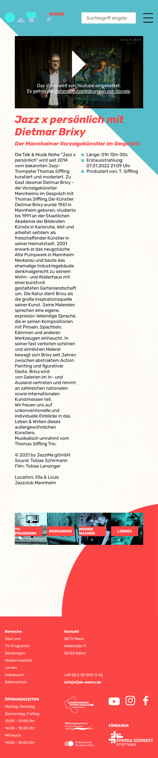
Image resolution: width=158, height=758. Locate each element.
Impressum (14, 675)
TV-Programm (17, 646)
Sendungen (15, 653)
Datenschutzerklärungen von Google (92, 91)
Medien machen (18, 660)
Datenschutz (16, 682)
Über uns (13, 638)
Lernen (11, 667)
